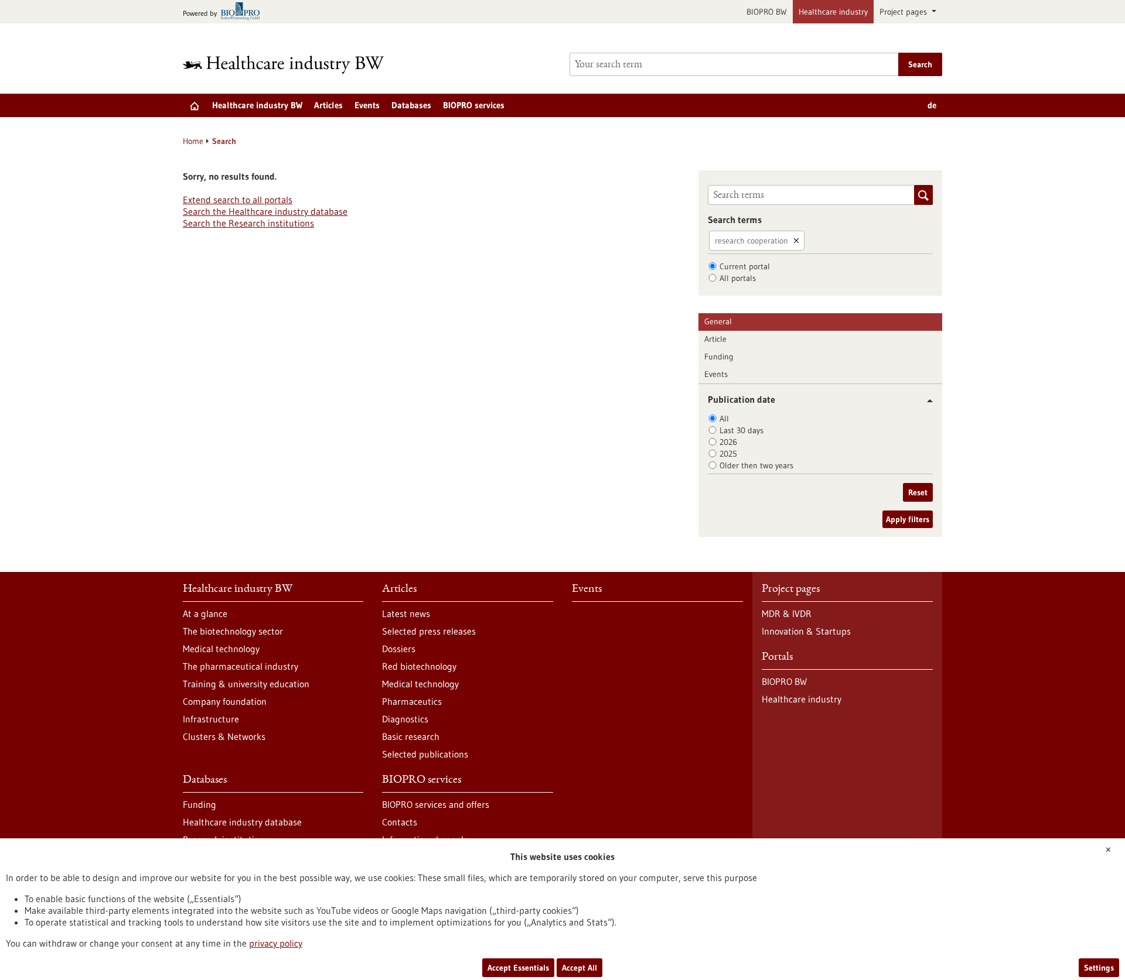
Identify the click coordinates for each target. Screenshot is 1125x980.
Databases (411, 105)
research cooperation (751, 241)
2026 (728, 442)
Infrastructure (211, 719)
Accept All (579, 967)
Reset (918, 492)
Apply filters (907, 519)
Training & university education (246, 684)
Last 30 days (741, 430)
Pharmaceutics (412, 701)
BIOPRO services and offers (435, 804)
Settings (1099, 967)
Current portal (745, 266)
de (932, 105)
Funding (719, 356)
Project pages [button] (904, 11)
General (718, 321)
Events (367, 105)
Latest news (406, 613)
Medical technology (221, 649)
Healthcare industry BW (257, 105)
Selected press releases (429, 631)
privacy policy (275, 943)
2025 (728, 453)
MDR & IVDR (787, 613)
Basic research (410, 736)
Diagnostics (405, 719)
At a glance (205, 613)
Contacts (399, 822)
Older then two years (756, 465)
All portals (738, 278)
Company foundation (225, 701)
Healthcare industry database (242, 822)
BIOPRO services (473, 105)
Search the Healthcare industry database (265, 211)
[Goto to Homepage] (291, 64)
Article (715, 339)
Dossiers (398, 649)
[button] (925, 400)
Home (193, 141)
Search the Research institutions (248, 223)
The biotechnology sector (233, 631)
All (724, 418)
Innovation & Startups (806, 631)
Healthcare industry (833, 11)
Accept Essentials (518, 967)
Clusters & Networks (224, 736)
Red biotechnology (419, 666)
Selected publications (425, 754)
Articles (328, 105)
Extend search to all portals (237, 199)
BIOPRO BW (766, 11)
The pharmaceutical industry (240, 666)
